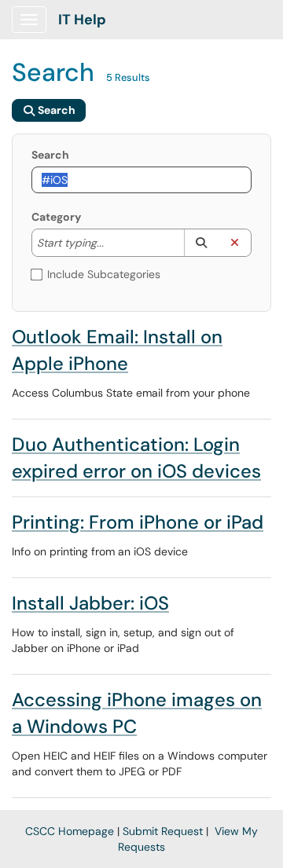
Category (56, 217)
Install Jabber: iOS (90, 603)
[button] (201, 242)
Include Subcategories (103, 274)
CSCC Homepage (69, 831)
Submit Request (163, 831)
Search (50, 155)
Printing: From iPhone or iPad (137, 522)
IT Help (82, 19)
